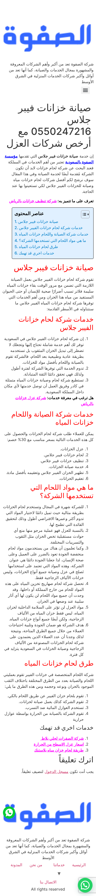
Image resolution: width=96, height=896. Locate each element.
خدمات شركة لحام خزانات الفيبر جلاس (51, 227)
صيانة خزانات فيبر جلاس (38, 221)
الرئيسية (79, 864)
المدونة (16, 864)
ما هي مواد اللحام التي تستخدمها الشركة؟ (52, 240)
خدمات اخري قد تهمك (36, 253)
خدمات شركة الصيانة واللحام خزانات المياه (53, 234)
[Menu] (85, 90)
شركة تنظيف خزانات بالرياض (33, 200)
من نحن (36, 864)
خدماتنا (59, 864)
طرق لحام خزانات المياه (38, 246)
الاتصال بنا (48, 882)
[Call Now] (9, 812)
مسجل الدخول (56, 771)
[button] (85, 885)
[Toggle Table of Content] (82, 214)
